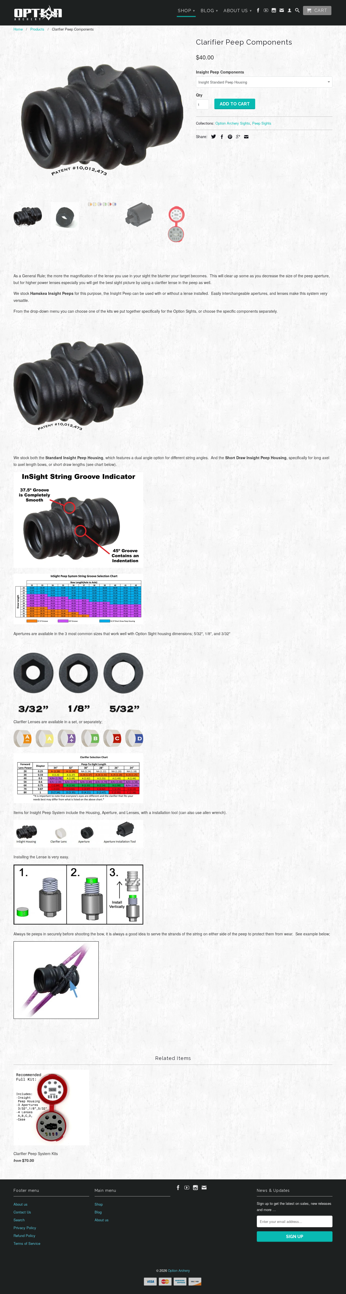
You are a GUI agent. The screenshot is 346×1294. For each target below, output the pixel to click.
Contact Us (22, 1212)
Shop (186, 10)
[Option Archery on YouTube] (266, 11)
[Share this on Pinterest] (228, 137)
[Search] (297, 11)
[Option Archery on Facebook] (258, 11)
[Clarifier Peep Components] (102, 117)
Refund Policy (24, 1235)
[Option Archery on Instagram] (274, 11)
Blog (209, 10)
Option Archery (179, 1270)
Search (19, 1219)
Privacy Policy (25, 1227)
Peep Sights (261, 123)
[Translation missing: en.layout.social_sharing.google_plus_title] (236, 137)
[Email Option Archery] (282, 11)
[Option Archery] (38, 12)
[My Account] (289, 11)
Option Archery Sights (232, 123)
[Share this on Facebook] (220, 137)
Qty (199, 95)
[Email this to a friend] (244, 137)
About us (238, 10)
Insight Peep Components (220, 72)
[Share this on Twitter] (212, 136)
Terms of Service (27, 1243)
